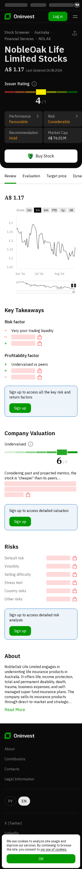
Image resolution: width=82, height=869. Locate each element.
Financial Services (19, 38)
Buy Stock (45, 156)
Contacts (12, 769)
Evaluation (31, 176)
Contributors (15, 759)
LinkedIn (12, 833)
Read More (15, 709)
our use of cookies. (54, 849)
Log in (58, 16)
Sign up (20, 408)
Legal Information (19, 779)
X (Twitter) (13, 823)
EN (24, 801)
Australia (41, 32)
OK (41, 858)
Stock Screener (17, 32)
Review (10, 176)
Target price (56, 176)
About (10, 749)
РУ (10, 801)
